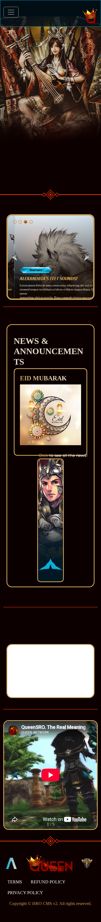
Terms (15, 882)
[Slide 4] (31, 222)
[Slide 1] (15, 222)
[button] (86, 775)
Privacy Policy (25, 892)
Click (43, 455)
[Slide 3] (25, 222)
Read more (29, 269)
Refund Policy (48, 882)
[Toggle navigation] (11, 12)
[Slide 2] (20, 222)
